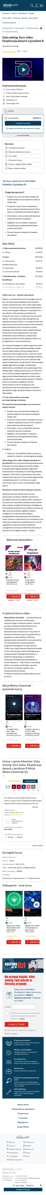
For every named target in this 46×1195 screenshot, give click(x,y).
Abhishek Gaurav (11, 584)
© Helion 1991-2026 (8, 1173)
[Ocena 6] (15, 52)
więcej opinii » (38, 845)
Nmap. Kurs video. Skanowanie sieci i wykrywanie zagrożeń (13, 928)
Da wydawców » (20, 1059)
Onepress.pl (29, 1142)
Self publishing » (20, 1089)
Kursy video (7, 18)
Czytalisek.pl (13, 1156)
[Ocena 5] (13, 52)
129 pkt (10, 923)
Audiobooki (22, 13)
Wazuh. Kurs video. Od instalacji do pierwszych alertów (32, 928)
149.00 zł (15, 746)
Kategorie (6, 13)
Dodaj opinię (30, 781)
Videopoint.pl (13, 1153)
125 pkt (10, 577)
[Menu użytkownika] (36, 5)
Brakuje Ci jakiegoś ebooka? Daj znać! (26, 1079)
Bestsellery (33, 18)
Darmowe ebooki (9, 23)
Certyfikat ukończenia (16, 148)
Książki (31, 13)
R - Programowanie (33, 878)
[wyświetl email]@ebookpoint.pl (30, 1178)
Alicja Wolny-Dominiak (10, 46)
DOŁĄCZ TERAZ (16, 1024)
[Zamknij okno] (41, 1185)
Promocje (16, 18)
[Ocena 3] (8, 52)
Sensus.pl (12, 1146)
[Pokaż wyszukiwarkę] (32, 5)
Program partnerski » (22, 1040)
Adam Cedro (10, 932)
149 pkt (10, 726)
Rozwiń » (35, 807)
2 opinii (24, 51)
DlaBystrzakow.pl (15, 1149)
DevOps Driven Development (12, 581)
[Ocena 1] (3, 52)
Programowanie (18, 878)
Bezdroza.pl (29, 1149)
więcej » (22, 1019)
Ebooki (14, 13)
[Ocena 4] (10, 52)
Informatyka (6, 878)
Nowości (24, 18)
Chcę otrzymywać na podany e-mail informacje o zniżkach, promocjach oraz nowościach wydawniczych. (25, 1016)
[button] (40, 557)
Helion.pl (12, 1142)
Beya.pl (27, 1153)
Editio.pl (28, 1146)
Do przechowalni (23, 135)
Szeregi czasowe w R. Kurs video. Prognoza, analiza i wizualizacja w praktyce (32, 733)
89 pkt (28, 577)
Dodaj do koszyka (23, 123)
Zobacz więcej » (11, 1033)
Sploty (27, 1156)
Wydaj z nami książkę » (23, 1050)
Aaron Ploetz (29, 584)
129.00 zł (15, 942)
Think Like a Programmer (30, 581)
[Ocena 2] (6, 52)
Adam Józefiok (29, 932)
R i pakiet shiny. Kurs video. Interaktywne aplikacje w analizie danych (13, 733)
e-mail (7, 1006)
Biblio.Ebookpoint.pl (16, 1160)
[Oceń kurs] (9, 52)
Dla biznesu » (19, 1068)
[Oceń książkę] (15, 781)
